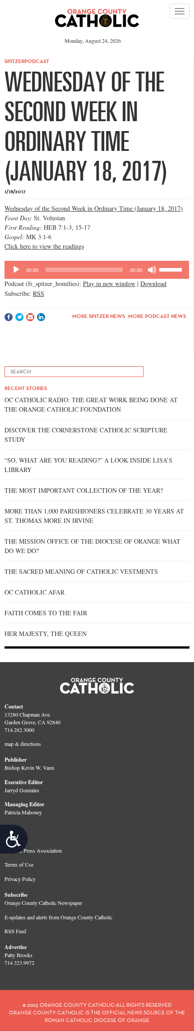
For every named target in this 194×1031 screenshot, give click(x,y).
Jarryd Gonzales (22, 790)
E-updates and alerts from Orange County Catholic (58, 917)
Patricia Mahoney (23, 812)
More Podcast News (157, 316)
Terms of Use (19, 864)
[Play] (16, 269)
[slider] (172, 269)
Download (153, 283)
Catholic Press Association (33, 850)
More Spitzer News (98, 316)
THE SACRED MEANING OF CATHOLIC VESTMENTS (81, 571)
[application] (97, 270)
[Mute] (152, 269)
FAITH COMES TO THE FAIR (46, 613)
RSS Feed (15, 931)
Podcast (36, 61)
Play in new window (109, 283)
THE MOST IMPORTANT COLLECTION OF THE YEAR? (84, 490)
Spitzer (14, 61)
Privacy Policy (20, 878)
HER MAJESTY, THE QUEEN (46, 633)
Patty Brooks (18, 954)
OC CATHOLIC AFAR (35, 592)
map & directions (23, 743)
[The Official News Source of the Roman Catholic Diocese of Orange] (97, 14)
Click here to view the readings (44, 246)
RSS (38, 293)
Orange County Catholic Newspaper (43, 902)
